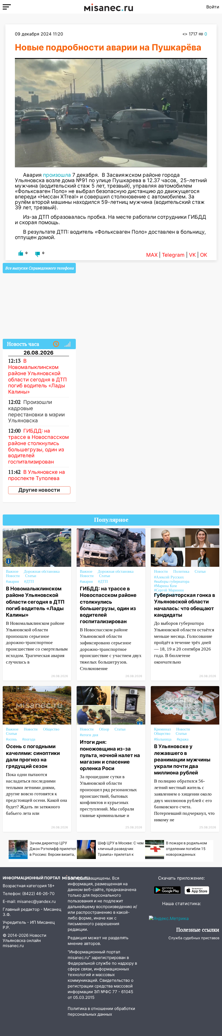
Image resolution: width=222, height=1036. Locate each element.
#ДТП (29, 582)
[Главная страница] (108, 7)
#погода (28, 739)
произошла (57, 175)
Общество (51, 729)
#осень (11, 739)
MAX (152, 255)
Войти (212, 6)
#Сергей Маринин (169, 590)
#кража (182, 739)
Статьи (30, 576)
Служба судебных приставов (193, 938)
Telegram (173, 255)
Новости (13, 576)
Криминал (162, 729)
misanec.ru (13, 945)
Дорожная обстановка (42, 572)
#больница (162, 739)
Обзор (104, 729)
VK (192, 255)
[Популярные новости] (67, 344)
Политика (181, 572)
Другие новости (39, 490)
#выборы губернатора (171, 582)
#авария (12, 582)
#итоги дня (89, 735)
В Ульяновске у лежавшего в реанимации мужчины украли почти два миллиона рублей (182, 759)
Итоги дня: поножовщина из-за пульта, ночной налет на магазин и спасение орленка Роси (110, 755)
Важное (12, 572)
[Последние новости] (56, 344)
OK (203, 255)
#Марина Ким (165, 586)
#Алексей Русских (169, 577)
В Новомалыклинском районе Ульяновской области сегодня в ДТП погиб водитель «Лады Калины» (35, 601)
